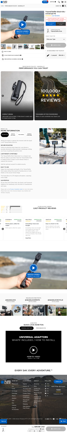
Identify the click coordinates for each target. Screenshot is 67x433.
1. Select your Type (50, 36)
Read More (28, 238)
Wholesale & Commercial (37, 397)
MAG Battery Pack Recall (26, 407)
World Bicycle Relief (38, 393)
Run (13, 403)
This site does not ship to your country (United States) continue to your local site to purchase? (56, 19)
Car (13, 386)
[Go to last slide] (3, 96)
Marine (14, 395)
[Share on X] (65, 6)
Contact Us (26, 386)
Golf (13, 400)
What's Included (13, 135)
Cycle (13, 388)
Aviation (14, 398)
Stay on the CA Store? (60, 24)
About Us (36, 384)
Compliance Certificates (26, 396)
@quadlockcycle (55, 300)
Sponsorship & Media (38, 401)
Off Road (14, 391)
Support (25, 384)
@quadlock (10, 300)
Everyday (14, 393)
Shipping (52, 1)
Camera (14, 405)
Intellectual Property (37, 389)
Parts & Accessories (15, 408)
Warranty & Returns (26, 400)
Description (5, 134)
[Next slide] (64, 96)
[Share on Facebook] (63, 6)
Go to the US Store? (50, 24)
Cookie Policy (26, 393)
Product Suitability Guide (16, 189)
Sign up (3, 421)
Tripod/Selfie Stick (41, 328)
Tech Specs (21, 134)
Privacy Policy (27, 391)
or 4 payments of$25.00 (33, 429)
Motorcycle (15, 384)
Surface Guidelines (29, 135)
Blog (35, 386)
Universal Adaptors (26, 328)
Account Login (27, 388)
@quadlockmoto (32, 300)
